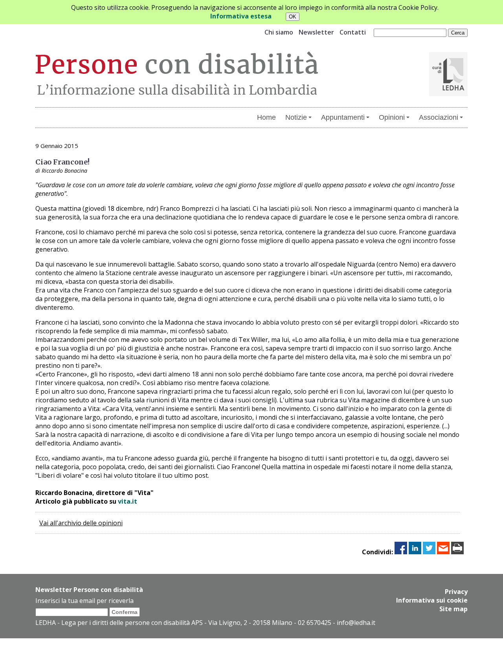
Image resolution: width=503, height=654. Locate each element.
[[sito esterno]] (448, 94)
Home (266, 117)
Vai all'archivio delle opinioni (81, 523)
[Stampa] (457, 552)
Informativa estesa (241, 16)
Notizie (296, 117)
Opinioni (392, 117)
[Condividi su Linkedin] (415, 552)
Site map (453, 609)
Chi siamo (278, 32)
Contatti (353, 32)
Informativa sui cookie (432, 600)
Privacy (456, 591)
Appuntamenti (343, 117)
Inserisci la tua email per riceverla (84, 600)
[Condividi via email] (443, 552)
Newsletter (316, 32)
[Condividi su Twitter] (429, 552)
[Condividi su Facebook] (401, 552)
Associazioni (438, 117)
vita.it (127, 501)
